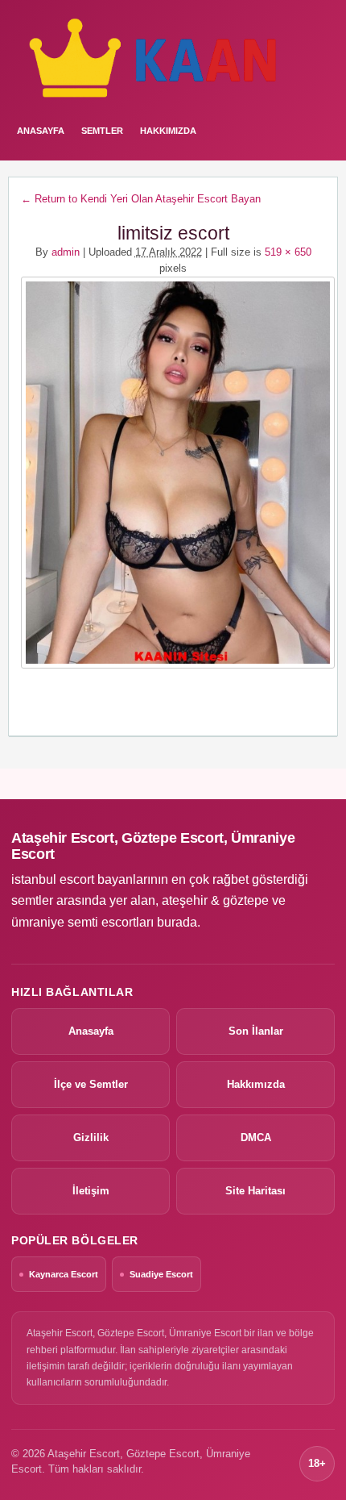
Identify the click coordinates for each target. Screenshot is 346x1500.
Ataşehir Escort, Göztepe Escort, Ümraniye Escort (153, 846)
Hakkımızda (168, 130)
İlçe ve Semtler (91, 1084)
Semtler (102, 130)
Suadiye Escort (161, 1274)
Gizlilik (91, 1137)
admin (65, 252)
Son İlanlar (256, 1031)
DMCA (256, 1137)
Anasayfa (90, 1031)
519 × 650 (288, 252)
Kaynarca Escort (63, 1274)
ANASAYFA (40, 130)
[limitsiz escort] (173, 472)
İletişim (90, 1191)
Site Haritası (255, 1191)
